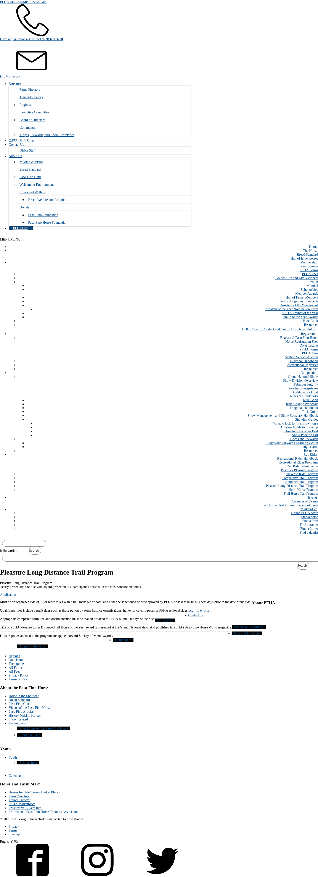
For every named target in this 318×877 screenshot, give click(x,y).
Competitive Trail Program (300, 478)
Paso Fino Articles (21, 711)
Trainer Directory (31, 97)
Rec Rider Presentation (302, 466)
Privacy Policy (19, 675)
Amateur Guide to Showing (299, 427)
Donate (24, 207)
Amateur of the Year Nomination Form (291, 309)
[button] (10, 239)
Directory (15, 84)
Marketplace (308, 509)
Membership (308, 262)
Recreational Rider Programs (298, 462)
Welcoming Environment (36, 184)
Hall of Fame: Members (302, 297)
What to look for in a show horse (295, 423)
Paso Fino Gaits (30, 177)
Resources (311, 324)
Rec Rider (310, 454)
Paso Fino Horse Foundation (47, 222)
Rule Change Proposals (302, 404)
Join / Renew (309, 266)
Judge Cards (309, 447)
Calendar (15, 775)
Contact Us (16, 144)
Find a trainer (309, 525)
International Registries (302, 365)
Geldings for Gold (305, 392)
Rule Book (310, 321)
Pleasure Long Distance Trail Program (292, 486)
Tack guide (16, 663)
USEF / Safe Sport (21, 140)
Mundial (312, 285)
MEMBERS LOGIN (32, 2)
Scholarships (309, 289)
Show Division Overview (300, 380)
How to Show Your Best (301, 431)
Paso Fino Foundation (43, 215)
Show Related (18, 719)
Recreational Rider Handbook (297, 458)
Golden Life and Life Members (296, 278)
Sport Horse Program (303, 489)
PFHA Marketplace (22, 804)
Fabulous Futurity (306, 384)
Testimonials (17, 723)
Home (313, 247)
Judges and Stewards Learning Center (292, 443)
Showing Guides (306, 419)
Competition (308, 373)
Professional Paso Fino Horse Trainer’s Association (44, 812)
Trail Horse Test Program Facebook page (290, 505)
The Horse (310, 250)
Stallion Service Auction (301, 357)
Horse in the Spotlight (24, 696)
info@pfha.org (10, 76)
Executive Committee (34, 112)
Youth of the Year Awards (300, 317)
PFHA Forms (309, 270)
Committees (27, 127)
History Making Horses (25, 715)
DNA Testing (309, 345)
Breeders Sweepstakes (302, 388)
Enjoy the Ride (29, 735)
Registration (309, 334)
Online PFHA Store (304, 513)
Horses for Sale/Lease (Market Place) (34, 792)
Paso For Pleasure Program (299, 470)
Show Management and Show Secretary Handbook (283, 415)
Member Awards (306, 293)
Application (8, 594)
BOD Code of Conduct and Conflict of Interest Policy (279, 329)
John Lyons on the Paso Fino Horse (43, 728)
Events (312, 497)
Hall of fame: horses (304, 258)
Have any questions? (31, 39)
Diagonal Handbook (304, 361)
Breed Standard (30, 169)
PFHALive (20, 228)
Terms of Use (18, 679)
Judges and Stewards (303, 439)
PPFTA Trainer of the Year (300, 313)
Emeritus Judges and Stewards (297, 301)
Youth (314, 282)
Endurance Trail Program (301, 482)
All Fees (14, 671)
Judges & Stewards (32, 646)
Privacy (14, 826)
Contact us (195, 615)
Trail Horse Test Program (301, 493)
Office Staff (27, 150)
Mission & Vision (31, 162)
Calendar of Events (305, 501)
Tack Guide (310, 411)
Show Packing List (305, 435)
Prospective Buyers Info (25, 808)
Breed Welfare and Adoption (47, 200)
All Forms (15, 667)
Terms (13, 830)
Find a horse (309, 517)
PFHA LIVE (9, 2)
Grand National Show (303, 376)
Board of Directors (32, 120)
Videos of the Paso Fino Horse (29, 707)
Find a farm (310, 521)
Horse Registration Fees (301, 341)
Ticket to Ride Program (302, 474)
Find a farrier (309, 528)
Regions (25, 105)
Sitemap (14, 834)
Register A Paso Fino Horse (299, 337)
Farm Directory (29, 89)
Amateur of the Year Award (299, 305)
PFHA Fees (310, 274)
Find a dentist (309, 532)
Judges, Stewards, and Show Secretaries (46, 135)
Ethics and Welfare (32, 192)
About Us (15, 156)
